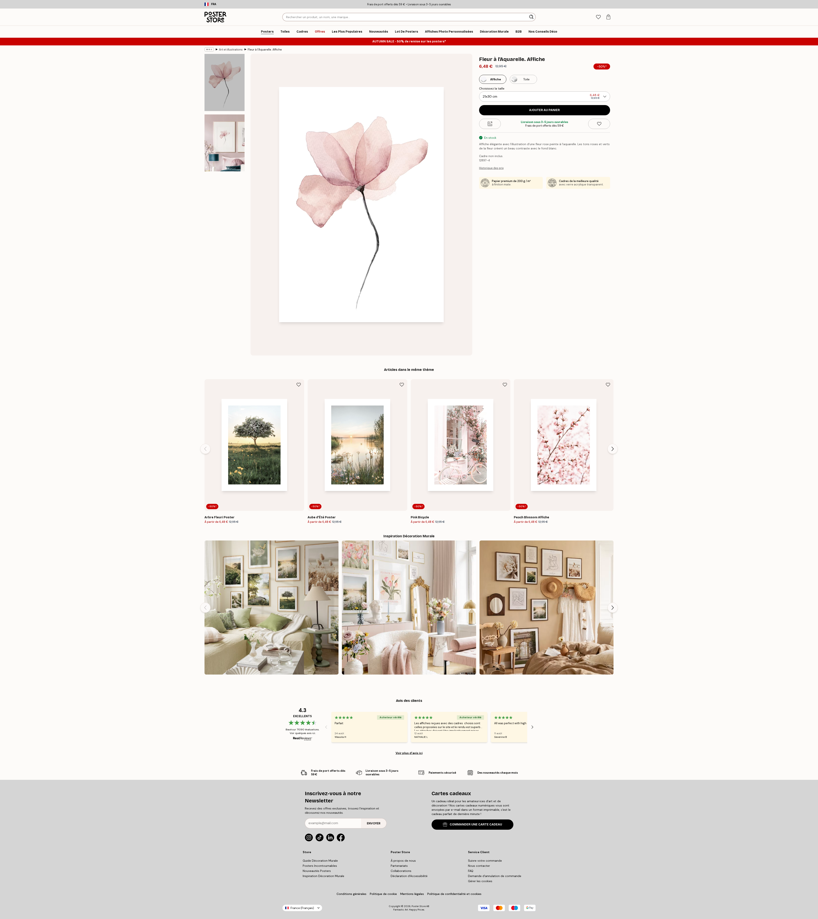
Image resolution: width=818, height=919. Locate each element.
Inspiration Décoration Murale (323, 876)
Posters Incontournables (320, 866)
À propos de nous (403, 861)
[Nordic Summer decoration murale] (271, 607)
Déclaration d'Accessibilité (409, 876)
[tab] (598, 17)
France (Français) (302, 908)
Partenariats (399, 866)
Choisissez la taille (491, 88)
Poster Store (419, 906)
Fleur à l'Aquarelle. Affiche (265, 49)
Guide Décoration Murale (320, 861)
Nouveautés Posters (317, 871)
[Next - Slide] (613, 449)
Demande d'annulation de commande (494, 876)
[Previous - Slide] (205, 449)
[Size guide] (490, 124)
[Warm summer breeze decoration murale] (547, 607)
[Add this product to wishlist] (599, 124)
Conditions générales (351, 894)
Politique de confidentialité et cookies (454, 894)
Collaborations (401, 871)
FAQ (470, 871)
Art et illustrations (231, 49)
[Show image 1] (224, 82)
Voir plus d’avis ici (409, 753)
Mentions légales (412, 894)
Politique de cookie (383, 894)
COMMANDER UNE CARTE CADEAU (476, 824)
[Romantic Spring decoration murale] (409, 607)
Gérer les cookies (480, 881)
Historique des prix (491, 168)
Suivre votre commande (485, 861)
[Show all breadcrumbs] (209, 49)
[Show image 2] (224, 142)
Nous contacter (479, 866)
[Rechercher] (532, 17)
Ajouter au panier (544, 110)
